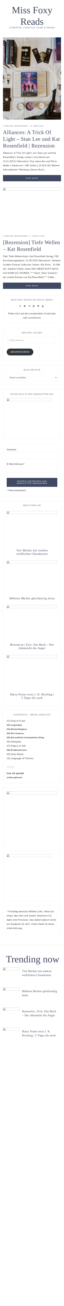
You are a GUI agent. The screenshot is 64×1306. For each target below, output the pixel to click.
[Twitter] (25, 306)
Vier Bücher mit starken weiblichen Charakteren (32, 552)
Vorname (11, 449)
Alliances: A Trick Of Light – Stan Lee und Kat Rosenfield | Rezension (31, 139)
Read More (32, 178)
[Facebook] (21, 306)
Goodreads (50, 313)
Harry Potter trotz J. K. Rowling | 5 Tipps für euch (32, 696)
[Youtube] (43, 306)
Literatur (8, 126)
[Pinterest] (30, 306)
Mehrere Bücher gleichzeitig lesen (32, 598)
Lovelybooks (34, 317)
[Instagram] (34, 306)
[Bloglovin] (39, 306)
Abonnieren (20, 352)
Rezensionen (21, 126)
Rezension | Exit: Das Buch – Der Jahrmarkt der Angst (32, 646)
